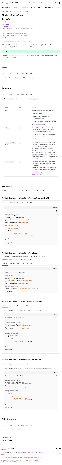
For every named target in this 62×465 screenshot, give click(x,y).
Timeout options (36, 158)
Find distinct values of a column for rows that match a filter (18, 28)
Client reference (7, 37)
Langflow (25, 7)
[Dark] (57, 3)
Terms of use (30, 452)
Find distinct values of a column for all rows (14, 31)
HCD (33, 7)
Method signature (9, 102)
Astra (16, 7)
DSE (40, 7)
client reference (24, 430)
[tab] (5, 73)
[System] (59, 3)
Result (4, 22)
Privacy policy (22, 452)
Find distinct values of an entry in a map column (15, 33)
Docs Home (6, 7)
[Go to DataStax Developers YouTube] (60, 448)
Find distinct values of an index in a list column (15, 35)
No (11, 441)
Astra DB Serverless (7, 12)
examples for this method (26, 55)
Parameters (6, 24)
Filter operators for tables (46, 136)
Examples (5, 26)
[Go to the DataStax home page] (7, 449)
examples (38, 124)
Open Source (49, 7)
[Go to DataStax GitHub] (57, 448)
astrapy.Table (35, 99)
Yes (5, 441)
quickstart (13, 57)
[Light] (55, 3)
